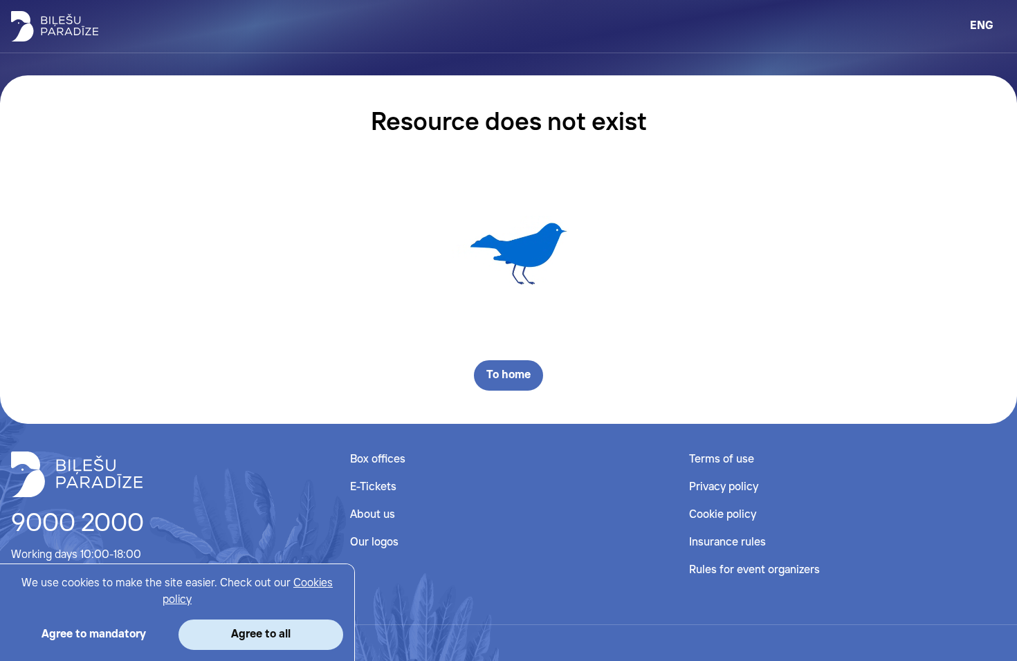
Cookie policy (722, 515)
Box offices (377, 459)
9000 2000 (77, 524)
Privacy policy (723, 487)
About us (372, 515)
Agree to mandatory (94, 634)
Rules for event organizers (754, 570)
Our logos (374, 542)
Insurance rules (727, 542)
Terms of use (721, 459)
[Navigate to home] (77, 474)
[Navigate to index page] (54, 26)
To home (508, 375)
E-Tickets (373, 487)
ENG (981, 26)
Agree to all (261, 634)
